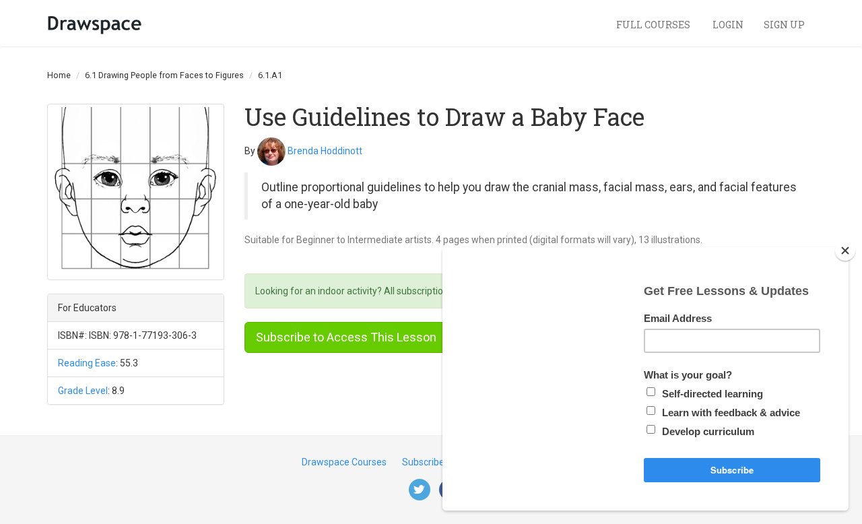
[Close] (845, 250)
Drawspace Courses (344, 462)
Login (727, 24)
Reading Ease (87, 363)
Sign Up (784, 24)
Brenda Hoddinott (325, 150)
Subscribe (423, 462)
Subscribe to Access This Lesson (346, 337)
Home (59, 75)
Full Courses (654, 24)
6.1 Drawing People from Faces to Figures (164, 75)
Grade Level (83, 390)
